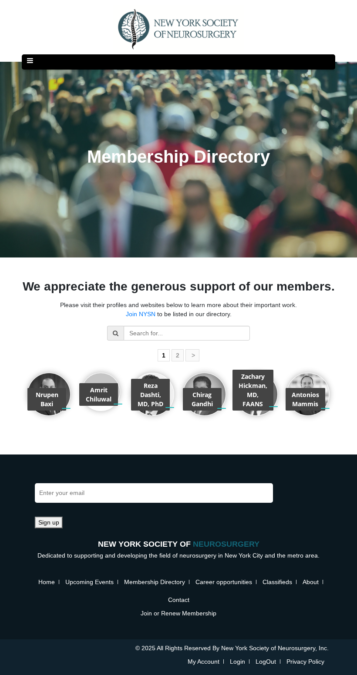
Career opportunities (223, 581)
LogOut (266, 661)
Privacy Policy (305, 661)
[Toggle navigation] (30, 62)
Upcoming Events (89, 581)
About (311, 581)
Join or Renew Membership (178, 613)
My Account (203, 661)
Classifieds (277, 581)
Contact (178, 599)
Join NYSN (140, 314)
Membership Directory (154, 581)
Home (46, 581)
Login (237, 661)
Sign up (48, 522)
